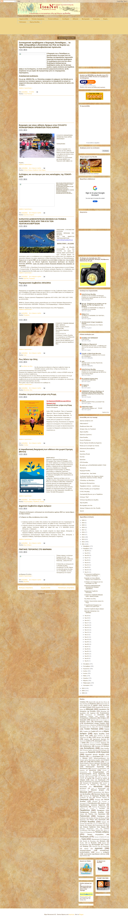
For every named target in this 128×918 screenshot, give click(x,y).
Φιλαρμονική (105, 839)
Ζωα (90, 756)
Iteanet (91, 702)
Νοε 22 (87, 569)
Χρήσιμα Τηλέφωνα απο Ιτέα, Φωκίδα (90, 508)
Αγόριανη (98, 707)
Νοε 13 (87, 632)
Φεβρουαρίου (87, 683)
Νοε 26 (87, 560)
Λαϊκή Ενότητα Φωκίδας (89, 294)
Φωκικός (94, 843)
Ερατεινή (82, 752)
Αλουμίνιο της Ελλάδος (88, 711)
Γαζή (99, 727)
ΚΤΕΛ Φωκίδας (84, 462)
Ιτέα (85, 762)
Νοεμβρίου (86, 548)
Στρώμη (42, 501)
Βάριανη (82, 725)
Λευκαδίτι (97, 778)
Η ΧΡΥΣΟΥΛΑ (85, 339)
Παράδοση (36, 501)
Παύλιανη (94, 806)
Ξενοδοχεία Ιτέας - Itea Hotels (88, 473)
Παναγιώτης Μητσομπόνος (87, 483)
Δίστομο (98, 737)
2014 (83, 537)
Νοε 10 (87, 639)
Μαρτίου (85, 680)
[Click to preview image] (26, 366)
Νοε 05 (87, 651)
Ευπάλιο (82, 756)
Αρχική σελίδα (23, 19)
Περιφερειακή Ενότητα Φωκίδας (92, 812)
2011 (83, 544)
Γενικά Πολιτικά (28, 93)
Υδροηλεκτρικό (95, 839)
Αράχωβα (83, 720)
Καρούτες (82, 770)
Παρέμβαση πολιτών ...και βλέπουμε (90, 486)
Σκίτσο (100, 823)
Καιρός (105, 19)
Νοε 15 (87, 627)
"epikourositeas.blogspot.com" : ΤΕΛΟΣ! (92, 408)
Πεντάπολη (82, 808)
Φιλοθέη (85, 841)
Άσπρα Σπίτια (103, 703)
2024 (83, 522)
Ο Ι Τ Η (84, 400)
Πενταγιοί (92, 808)
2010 (83, 688)
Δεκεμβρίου (86, 546)
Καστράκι (104, 770)
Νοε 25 (87, 562)
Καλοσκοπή (84, 768)
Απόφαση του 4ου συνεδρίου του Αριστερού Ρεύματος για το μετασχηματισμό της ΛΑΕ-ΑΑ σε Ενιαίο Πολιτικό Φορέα (94, 297)
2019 (83, 527)
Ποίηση (82, 814)
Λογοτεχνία (101, 780)
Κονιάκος (103, 775)
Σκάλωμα (95, 823)
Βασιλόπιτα (102, 725)
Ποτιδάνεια (83, 818)
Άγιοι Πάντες (104, 702)
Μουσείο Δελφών (97, 790)
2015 (83, 534)
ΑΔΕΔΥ (95, 705)
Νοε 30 (87, 550)
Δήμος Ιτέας (84, 735)
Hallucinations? (84, 423)
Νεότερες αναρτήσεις (26, 588)
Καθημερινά (83, 765)
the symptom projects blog (90, 378)
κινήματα (31, 214)
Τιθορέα (82, 832)
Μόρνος (107, 792)
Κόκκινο (105, 776)
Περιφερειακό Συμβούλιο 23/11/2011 (35, 283)
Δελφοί (107, 737)
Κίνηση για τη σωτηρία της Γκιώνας (89, 445)
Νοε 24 (87, 565)
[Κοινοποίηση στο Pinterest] (26, 50)
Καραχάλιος (103, 768)
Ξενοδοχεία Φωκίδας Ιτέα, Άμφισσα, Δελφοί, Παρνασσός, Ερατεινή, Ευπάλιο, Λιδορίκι (92, 476)
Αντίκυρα (102, 716)
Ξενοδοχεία (65, 19)
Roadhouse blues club (86, 426)
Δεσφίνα (86, 739)
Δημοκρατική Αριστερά (99, 739)
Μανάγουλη (83, 784)
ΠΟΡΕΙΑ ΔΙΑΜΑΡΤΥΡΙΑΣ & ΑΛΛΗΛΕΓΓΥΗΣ (93, 402)
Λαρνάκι (89, 778)
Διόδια (84, 743)
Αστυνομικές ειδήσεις (101, 721)
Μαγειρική (106, 781)
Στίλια (106, 823)
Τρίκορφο (96, 836)
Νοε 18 (87, 620)
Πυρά (97, 818)
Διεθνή (88, 741)
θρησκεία (98, 852)
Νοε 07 (87, 646)
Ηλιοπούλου (106, 756)
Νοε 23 (87, 567)
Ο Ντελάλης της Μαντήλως (87, 480)
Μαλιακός (105, 783)
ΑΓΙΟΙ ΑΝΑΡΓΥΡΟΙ (85, 705)
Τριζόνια (102, 837)
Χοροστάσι (106, 846)
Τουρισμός (96, 19)
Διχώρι (107, 741)
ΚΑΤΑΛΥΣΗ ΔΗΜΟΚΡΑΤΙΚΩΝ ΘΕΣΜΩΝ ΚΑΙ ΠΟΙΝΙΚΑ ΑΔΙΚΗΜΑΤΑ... (92, 587)
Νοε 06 (87, 649)
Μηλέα (92, 788)
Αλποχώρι (103, 711)
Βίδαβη (87, 725)
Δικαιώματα (99, 741)
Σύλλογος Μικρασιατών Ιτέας (89, 828)
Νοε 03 (87, 656)
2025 (83, 520)
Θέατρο (84, 758)
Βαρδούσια (93, 725)
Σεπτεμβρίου (87, 666)
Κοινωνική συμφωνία (84, 775)
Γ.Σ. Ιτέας (92, 727)
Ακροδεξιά (102, 709)
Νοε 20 (87, 615)
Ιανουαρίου (86, 685)
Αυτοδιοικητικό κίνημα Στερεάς (94, 723)
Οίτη (31, 390)
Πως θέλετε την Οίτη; (28, 359)
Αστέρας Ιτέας (85, 721)
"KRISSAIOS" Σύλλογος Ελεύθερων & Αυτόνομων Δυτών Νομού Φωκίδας (93, 392)
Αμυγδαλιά (83, 713)
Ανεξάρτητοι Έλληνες (86, 716)
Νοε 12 (87, 634)
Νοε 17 (87, 622)
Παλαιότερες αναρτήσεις (66, 588)
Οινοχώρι (97, 799)
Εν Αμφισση (85, 385)
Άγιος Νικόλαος (84, 703)
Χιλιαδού (106, 844)
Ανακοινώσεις (104, 713)
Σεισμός (104, 822)
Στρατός (82, 825)
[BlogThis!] (21, 50)
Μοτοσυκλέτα (83, 790)
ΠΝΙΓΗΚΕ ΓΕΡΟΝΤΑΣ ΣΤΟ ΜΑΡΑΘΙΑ (35, 549)
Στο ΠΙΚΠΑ (84, 386)
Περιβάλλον (85, 810)
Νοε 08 (87, 644)
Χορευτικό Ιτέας (96, 846)
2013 (83, 539)
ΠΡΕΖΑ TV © (85, 314)
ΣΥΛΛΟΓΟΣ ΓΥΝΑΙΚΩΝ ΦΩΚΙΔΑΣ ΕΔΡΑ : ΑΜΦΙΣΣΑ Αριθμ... (93, 595)
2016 (83, 532)
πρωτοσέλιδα (90, 142)
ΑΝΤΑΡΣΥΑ (106, 705)
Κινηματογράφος (28, 501)
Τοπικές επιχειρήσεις (38, 19)
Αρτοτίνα (93, 720)
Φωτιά (104, 843)
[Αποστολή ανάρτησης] (37, 91)
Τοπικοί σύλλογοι (53, 19)
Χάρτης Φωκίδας (35, 22)
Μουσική (83, 792)
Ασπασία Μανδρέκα (103, 719)
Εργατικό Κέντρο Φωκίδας (95, 754)
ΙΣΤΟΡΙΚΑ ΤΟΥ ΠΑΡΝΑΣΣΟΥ (90, 338)
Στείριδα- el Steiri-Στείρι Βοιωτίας (91, 353)
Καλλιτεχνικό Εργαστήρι (95, 767)
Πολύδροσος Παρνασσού (89, 344)
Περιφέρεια (26, 315)
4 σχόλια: (31, 91)
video (97, 702)
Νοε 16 (87, 625)
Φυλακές (103, 841)
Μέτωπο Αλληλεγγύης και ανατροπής (90, 781)
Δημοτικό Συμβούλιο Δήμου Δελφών (35, 506)
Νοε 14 (87, 630)
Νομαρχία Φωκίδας (85, 470)
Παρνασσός (84, 807)
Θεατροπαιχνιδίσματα (100, 758)
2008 (83, 693)
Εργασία (91, 752)
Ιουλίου (85, 671)
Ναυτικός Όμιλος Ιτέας (101, 794)
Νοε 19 (87, 618)
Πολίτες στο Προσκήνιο (96, 814)
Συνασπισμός (99, 825)
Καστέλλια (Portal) (85, 454)
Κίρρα (104, 763)
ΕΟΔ (81, 744)
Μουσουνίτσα (97, 792)
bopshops (71, 914)
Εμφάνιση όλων (105, 412)
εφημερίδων (97, 142)
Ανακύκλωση (88, 715)
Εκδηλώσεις (87, 746)
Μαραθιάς (26, 581)
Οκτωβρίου (86, 664)
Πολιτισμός (22, 22)
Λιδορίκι (82, 780)
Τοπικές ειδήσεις (102, 832)
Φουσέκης (93, 841)
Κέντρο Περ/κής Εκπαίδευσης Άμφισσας (91, 443)
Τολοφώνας (89, 832)
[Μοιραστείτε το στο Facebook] (25, 50)
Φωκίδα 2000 (83, 843)
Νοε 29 (87, 553)
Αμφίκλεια (92, 713)
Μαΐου (85, 675)
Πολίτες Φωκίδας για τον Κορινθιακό (90, 488)
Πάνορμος (94, 801)
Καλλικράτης (105, 765)
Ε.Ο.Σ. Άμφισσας (101, 742)
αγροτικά (26, 278)
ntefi (83, 361)
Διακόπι (82, 741)
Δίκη (90, 737)
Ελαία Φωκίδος (84, 437)
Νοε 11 (87, 637)
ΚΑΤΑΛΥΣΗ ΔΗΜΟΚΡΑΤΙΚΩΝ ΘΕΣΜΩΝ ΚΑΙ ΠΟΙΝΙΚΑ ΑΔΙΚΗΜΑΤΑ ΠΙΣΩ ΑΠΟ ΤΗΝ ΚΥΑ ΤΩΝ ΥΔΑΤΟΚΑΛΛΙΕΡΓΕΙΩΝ (42, 221)
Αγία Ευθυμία (86, 707)
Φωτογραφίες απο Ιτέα (86, 505)
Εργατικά (26, 214)
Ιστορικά (106, 760)
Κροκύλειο (82, 459)
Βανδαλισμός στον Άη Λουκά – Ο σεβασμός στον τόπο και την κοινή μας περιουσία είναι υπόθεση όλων (94, 347)
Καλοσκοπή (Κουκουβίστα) (87, 448)
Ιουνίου (85, 673)
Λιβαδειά (105, 778)
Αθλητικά (75, 19)
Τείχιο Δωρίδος (84, 502)
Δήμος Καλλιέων (98, 735)
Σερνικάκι (82, 823)
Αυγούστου (86, 668)
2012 (83, 541)
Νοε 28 (87, 555)
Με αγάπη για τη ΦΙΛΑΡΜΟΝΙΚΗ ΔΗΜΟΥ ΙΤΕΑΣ (93, 465)
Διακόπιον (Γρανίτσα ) (86, 434)
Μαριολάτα (103, 784)
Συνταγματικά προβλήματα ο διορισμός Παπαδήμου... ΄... (92, 574)
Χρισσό (82, 511)
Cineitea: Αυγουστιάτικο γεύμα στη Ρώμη (37, 394)
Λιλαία (92, 780)
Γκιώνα (106, 729)
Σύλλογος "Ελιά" (84, 497)
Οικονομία (84, 799)
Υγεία (25, 355)
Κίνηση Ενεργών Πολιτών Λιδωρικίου (90, 763)
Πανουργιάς (83, 803)
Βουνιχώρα (83, 727)
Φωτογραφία (85, 19)
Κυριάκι (99, 776)
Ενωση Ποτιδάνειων (85, 440)
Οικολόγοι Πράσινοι (101, 797)
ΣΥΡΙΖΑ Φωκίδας (87, 822)
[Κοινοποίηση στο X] (23, 50)
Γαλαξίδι (106, 727)
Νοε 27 (87, 557)
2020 (83, 525)
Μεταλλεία (26, 390)
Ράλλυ (92, 819)
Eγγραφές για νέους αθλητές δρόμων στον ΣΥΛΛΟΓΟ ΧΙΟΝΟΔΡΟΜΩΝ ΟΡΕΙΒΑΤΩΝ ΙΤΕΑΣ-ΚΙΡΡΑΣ (43, 126)
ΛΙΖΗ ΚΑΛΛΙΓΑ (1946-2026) (89, 380)
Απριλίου (85, 678)
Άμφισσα (93, 704)
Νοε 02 (87, 658)
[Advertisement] (49, 30)
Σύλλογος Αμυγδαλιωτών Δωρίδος (89, 500)
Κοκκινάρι (95, 775)
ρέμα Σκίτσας (83, 855)
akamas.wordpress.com (86, 420)
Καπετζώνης (94, 768)
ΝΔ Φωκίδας (87, 794)
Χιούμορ (85, 846)
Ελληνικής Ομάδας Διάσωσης (90, 750)
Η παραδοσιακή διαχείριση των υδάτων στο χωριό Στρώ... (92, 605)
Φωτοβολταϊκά (84, 844)
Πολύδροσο (101, 816)
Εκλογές (106, 746)
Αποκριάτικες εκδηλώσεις (88, 718)
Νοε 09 (87, 641)
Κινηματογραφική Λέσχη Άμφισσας (92, 774)
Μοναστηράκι (101, 788)
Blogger (81, 914)
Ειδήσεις (106, 744)
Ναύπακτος (83, 468)
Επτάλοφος (103, 750)
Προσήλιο (91, 818)
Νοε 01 (87, 661)
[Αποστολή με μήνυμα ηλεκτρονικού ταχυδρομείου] (20, 50)
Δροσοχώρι (92, 742)
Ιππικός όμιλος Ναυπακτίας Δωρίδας (90, 760)
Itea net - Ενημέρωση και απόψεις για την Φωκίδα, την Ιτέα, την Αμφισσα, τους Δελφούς (94, 305)
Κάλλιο (106, 761)
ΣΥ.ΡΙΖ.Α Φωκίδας (85, 491)
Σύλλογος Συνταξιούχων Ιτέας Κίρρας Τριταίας (94, 829)
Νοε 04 (87, 653)
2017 (83, 530)
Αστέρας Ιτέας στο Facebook (88, 429)
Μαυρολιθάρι (83, 786)
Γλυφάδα (85, 731)
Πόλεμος (102, 818)
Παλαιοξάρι (104, 801)
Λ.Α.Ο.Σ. (82, 778)
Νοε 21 (87, 572)
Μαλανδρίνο (95, 783)
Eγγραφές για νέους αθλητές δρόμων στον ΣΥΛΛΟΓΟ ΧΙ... (93, 578)
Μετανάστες (83, 788)
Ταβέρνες (105, 830)
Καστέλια (82, 451)
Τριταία (107, 836)
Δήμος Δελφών (28, 545)
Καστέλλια (92, 770)
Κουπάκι (82, 456)
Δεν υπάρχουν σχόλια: (35, 168)
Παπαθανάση (92, 803)
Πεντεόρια (102, 808)
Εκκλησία (97, 746)
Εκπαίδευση (89, 748)
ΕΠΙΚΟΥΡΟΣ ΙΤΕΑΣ (87, 407)
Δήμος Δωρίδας (84, 431)
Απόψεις (103, 718)
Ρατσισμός (102, 819)
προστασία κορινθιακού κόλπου (94, 854)
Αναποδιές (100, 715)
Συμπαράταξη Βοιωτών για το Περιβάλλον (91, 494)
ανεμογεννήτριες (85, 850)
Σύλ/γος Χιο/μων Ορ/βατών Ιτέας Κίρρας (35, 170)
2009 (83, 690)
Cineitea (26, 445)
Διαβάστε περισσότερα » (25, 88)
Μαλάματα (86, 783)
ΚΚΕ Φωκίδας (95, 762)
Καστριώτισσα (83, 772)
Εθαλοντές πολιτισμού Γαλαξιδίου (92, 744)
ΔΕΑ (100, 731)
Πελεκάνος (103, 806)
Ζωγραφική (96, 756)
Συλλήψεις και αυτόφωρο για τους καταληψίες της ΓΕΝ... (93, 582)
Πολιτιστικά (84, 816)
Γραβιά (93, 731)
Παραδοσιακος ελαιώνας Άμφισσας (92, 805)
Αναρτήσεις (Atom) (50, 593)
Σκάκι (88, 823)
